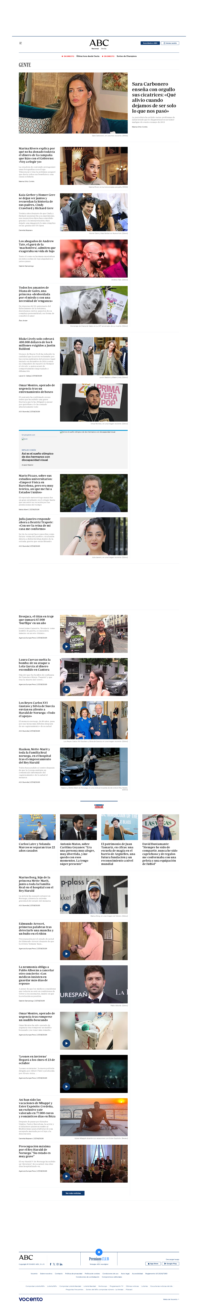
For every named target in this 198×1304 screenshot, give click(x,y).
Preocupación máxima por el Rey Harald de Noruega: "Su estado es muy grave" (35, 1151)
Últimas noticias (132, 1286)
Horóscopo (102, 1286)
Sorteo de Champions (127, 56)
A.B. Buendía (24, 411)
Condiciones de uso (110, 1273)
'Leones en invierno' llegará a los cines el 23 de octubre (37, 1060)
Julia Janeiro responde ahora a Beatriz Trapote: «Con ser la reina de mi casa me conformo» (36, 524)
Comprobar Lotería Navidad (70, 1286)
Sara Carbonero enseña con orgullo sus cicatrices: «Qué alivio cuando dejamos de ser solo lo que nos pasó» (154, 97)
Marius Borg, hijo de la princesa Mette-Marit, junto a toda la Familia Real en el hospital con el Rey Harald (36, 884)
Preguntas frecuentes (74, 1289)
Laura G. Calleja (25, 376)
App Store (154, 1263)
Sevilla (103, 48)
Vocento (34, 1273)
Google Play (172, 1263)
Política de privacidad (73, 1273)
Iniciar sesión (171, 43)
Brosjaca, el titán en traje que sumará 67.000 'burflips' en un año (36, 620)
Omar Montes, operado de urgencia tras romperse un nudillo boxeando (37, 1016)
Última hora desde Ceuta (87, 56)
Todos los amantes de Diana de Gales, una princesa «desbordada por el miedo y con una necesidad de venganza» (36, 294)
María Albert (24, 509)
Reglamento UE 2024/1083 (156, 1273)
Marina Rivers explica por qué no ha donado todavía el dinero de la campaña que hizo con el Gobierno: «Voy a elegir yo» (37, 155)
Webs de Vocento (170, 1299)
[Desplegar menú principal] (20, 43)
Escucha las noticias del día (161, 1286)
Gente (25, 64)
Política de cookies (92, 1273)
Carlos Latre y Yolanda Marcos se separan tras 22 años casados (37, 847)
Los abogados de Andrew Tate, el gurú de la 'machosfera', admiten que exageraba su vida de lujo (37, 246)
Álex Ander (23, 320)
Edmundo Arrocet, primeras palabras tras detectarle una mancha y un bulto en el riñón (36, 929)
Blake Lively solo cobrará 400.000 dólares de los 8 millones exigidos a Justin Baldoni (37, 344)
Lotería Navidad (90, 1286)
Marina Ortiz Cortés (140, 127)
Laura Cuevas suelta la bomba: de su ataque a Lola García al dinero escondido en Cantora (35, 665)
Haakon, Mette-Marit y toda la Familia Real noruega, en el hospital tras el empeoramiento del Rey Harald (35, 755)
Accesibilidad (137, 1273)
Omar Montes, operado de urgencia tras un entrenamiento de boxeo (37, 388)
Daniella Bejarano (26, 230)
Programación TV (116, 1286)
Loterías (144, 1286)
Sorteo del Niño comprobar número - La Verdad (104, 1289)
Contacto (59, 1273)
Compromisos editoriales (112, 1277)
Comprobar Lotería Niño (35, 1286)
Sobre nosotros (46, 1273)
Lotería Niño (52, 1286)
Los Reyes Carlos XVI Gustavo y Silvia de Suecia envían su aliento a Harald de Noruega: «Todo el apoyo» (37, 709)
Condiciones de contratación (87, 1277)
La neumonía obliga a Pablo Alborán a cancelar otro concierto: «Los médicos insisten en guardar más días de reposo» (36, 975)
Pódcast (129, 1289)
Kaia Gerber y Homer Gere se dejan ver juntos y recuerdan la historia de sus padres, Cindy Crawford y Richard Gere (37, 201)
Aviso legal (125, 1273)
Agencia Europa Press (28, 638)
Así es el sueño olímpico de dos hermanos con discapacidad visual (37, 457)
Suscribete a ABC (150, 43)
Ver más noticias (73, 1193)
